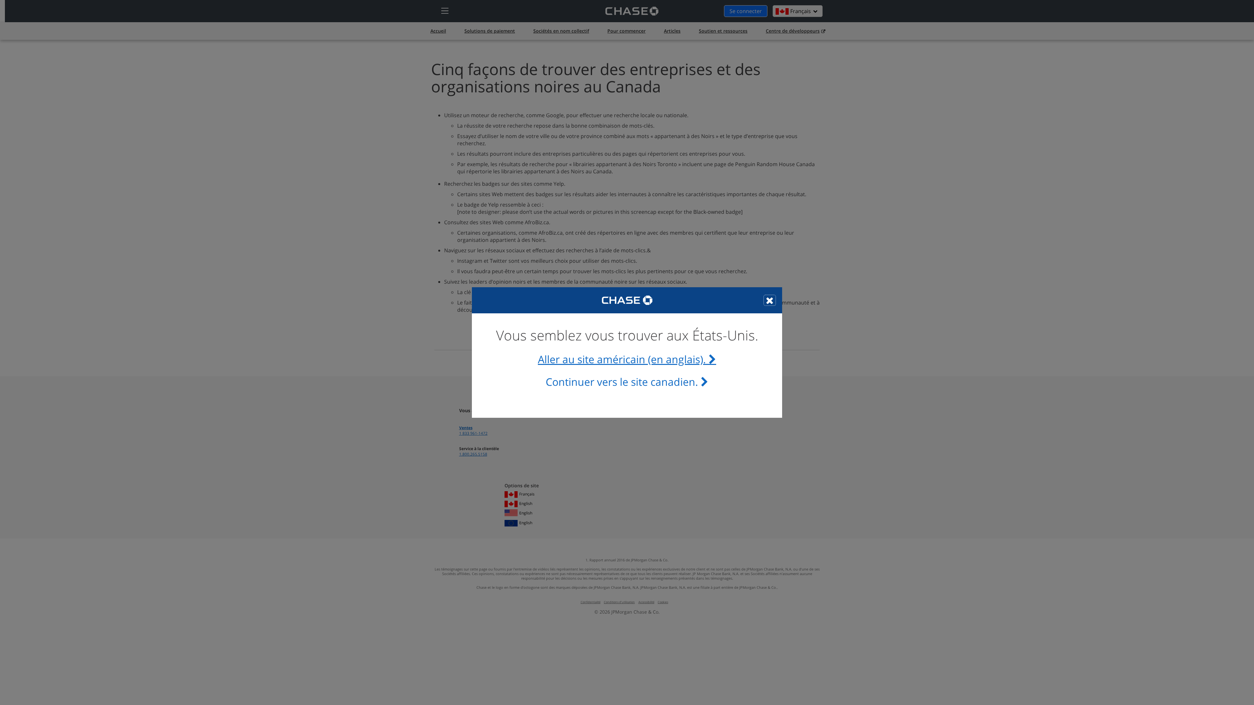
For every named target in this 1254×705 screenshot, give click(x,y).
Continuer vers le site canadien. (622, 382)
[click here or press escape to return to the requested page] (770, 300)
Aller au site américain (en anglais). (622, 359)
